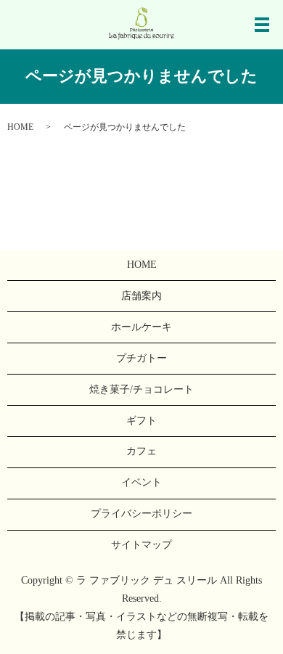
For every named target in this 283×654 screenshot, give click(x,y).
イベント (141, 482)
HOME (20, 127)
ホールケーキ (141, 327)
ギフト (141, 420)
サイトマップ (141, 544)
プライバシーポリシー (141, 513)
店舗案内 (141, 295)
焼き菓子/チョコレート (141, 389)
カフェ (141, 451)
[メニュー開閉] (262, 24)
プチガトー (141, 358)
